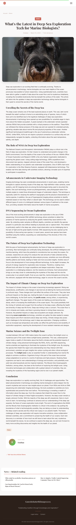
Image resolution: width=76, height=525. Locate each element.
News (10, 13)
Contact (42, 514)
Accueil (5, 13)
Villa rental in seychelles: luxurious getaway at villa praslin (20, 479)
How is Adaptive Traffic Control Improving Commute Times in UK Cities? (54, 479)
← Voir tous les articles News (16, 454)
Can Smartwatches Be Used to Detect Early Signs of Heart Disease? (19, 485)
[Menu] (71, 3)
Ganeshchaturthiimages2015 (38, 501)
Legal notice (34, 514)
